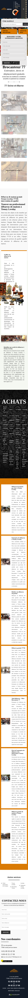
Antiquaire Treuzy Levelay (23, 887)
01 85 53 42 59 (26, 4)
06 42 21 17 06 (26, 13)
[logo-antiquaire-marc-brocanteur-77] (4, 9)
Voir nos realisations (6, 31)
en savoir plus (14, 110)
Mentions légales (14, 990)
